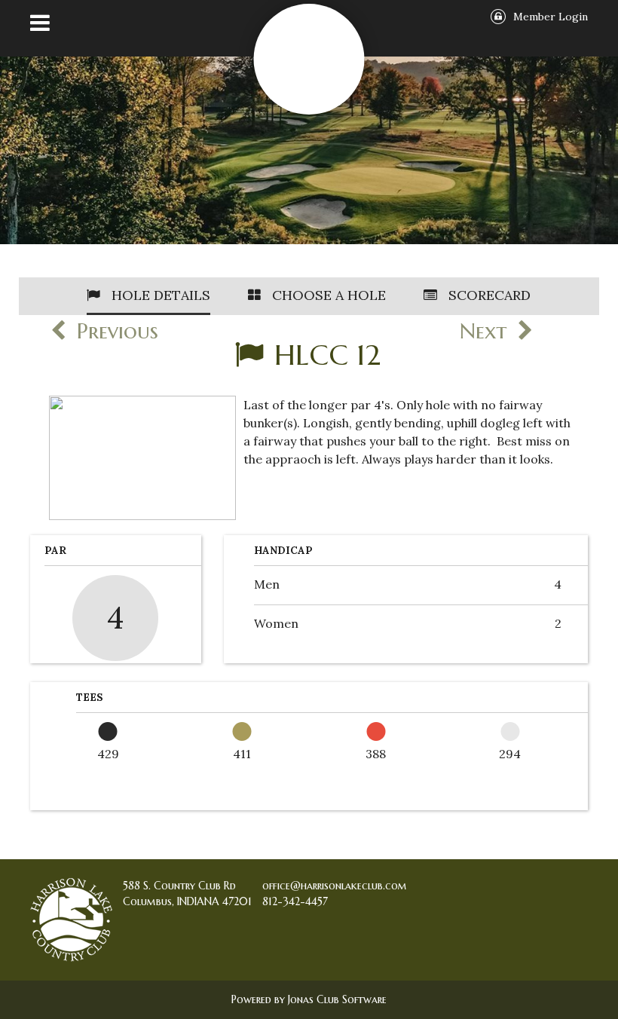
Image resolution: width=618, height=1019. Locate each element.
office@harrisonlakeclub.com (334, 885)
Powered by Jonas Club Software (309, 999)
